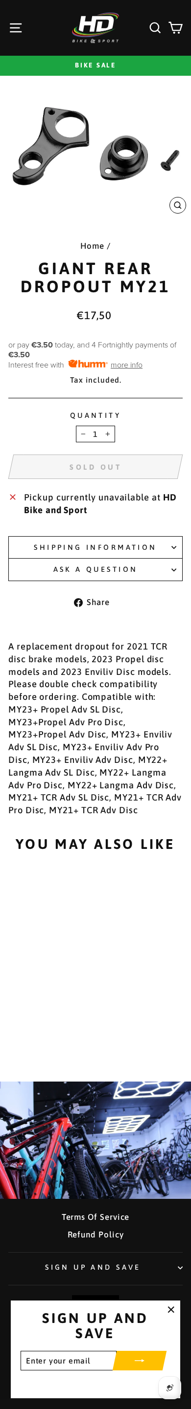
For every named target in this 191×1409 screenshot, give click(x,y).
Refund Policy (96, 1234)
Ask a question (95, 569)
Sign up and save (93, 1267)
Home (92, 246)
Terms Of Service (96, 1217)
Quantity (95, 415)
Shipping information (95, 547)
